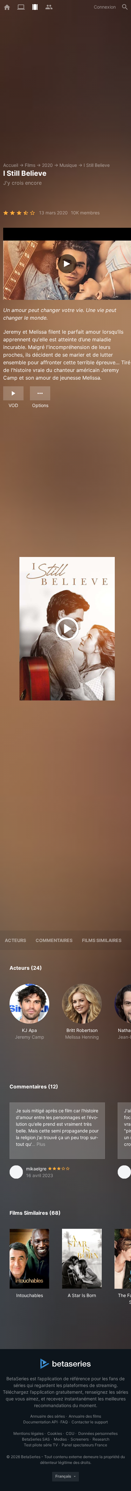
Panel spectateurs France (84, 1445)
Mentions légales (28, 1433)
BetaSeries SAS (36, 1439)
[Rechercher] (125, 7)
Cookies (54, 1433)
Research (101, 1439)
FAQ (64, 1422)
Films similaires (101, 940)
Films (30, 165)
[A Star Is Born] (82, 1259)
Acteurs (15, 940)
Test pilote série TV (41, 1445)
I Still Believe (97, 165)
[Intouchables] (29, 1259)
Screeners (80, 1439)
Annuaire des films (85, 1416)
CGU (70, 1433)
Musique (68, 165)
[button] (29, 1019)
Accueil (10, 165)
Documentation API (40, 1422)
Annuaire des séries (47, 1416)
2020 (47, 165)
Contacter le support (90, 1422)
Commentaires (54, 940)
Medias (60, 1439)
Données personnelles (98, 1433)
